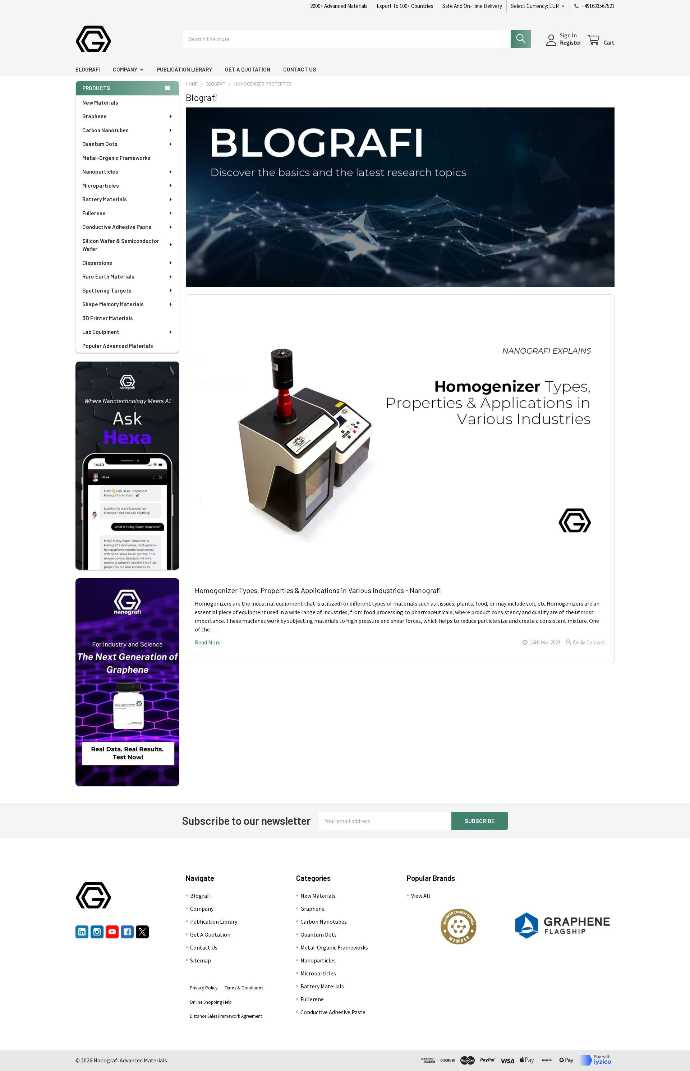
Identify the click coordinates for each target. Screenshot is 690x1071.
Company (125, 69)
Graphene (94, 116)
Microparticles (100, 185)
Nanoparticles (100, 171)
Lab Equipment (100, 331)
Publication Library (184, 69)
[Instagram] (97, 931)
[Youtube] (112, 931)
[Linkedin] (81, 931)
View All (420, 895)
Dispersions (97, 262)
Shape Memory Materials (113, 304)
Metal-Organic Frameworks (116, 158)
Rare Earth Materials (108, 276)
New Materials (100, 102)
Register (570, 42)
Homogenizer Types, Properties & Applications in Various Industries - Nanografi (318, 590)
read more (208, 642)
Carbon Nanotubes (105, 130)
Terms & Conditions (244, 988)
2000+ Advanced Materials (339, 6)
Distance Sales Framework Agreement (226, 1016)
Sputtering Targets (107, 290)
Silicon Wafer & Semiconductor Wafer (120, 245)
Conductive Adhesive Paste (117, 227)
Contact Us (299, 69)
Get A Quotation (247, 69)
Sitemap (200, 960)
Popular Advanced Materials (117, 346)
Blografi (87, 69)
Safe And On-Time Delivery (472, 6)
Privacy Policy (203, 988)
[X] (142, 931)
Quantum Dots (100, 144)
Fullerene (94, 213)
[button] (458, 926)
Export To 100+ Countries (405, 6)
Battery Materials (104, 199)
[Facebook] (127, 931)
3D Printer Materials (107, 318)
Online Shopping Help (211, 1002)
